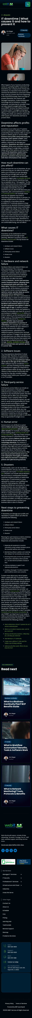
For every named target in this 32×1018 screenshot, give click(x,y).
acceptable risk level (23, 178)
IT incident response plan (14, 238)
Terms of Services (21, 1003)
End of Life (20, 313)
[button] (27, 4)
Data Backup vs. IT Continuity (13, 638)
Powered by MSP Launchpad (16, 1007)
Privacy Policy (9, 1003)
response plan (14, 591)
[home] (7, 4)
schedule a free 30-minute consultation (14, 612)
